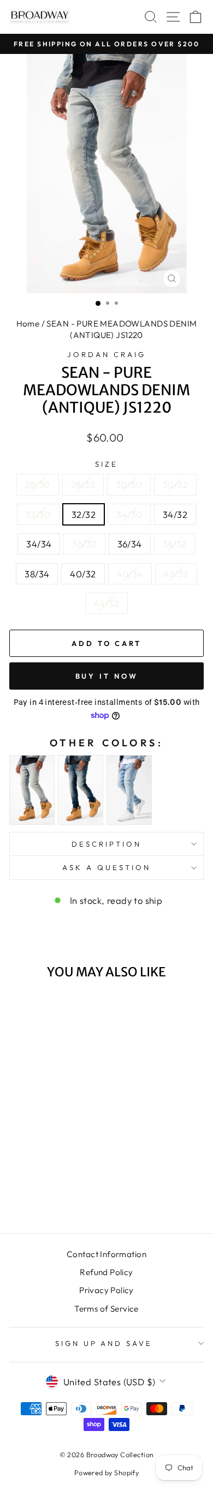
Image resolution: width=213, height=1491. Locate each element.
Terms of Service (106, 1308)
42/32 (176, 574)
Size (106, 464)
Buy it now (106, 676)
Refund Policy (106, 1272)
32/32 (84, 514)
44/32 (106, 603)
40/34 (130, 574)
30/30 (129, 484)
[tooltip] (32, 790)
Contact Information (106, 1254)
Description (106, 844)
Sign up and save (104, 1343)
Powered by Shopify (106, 1472)
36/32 (84, 544)
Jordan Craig (106, 354)
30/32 (175, 484)
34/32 (175, 514)
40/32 (83, 574)
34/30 (129, 514)
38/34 (37, 574)
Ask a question (106, 867)
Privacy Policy (106, 1290)
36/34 (129, 544)
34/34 (38, 544)
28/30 (37, 484)
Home (28, 323)
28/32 (83, 484)
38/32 (175, 544)
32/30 (38, 514)
